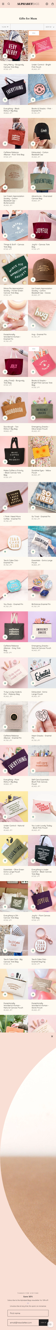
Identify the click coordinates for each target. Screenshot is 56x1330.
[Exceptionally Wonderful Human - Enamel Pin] (14, 315)
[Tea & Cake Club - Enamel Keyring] (42, 940)
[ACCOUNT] (47, 4)
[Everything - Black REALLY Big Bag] (14, 89)
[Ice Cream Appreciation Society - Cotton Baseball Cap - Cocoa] (42, 269)
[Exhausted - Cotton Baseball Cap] (42, 133)
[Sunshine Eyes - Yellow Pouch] (42, 451)
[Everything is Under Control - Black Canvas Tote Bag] (42, 850)
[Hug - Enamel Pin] (42, 315)
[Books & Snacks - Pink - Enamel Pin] (42, 89)
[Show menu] (4, 4)
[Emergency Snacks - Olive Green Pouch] (42, 407)
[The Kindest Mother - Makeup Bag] (42, 1030)
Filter (4, 27)
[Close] (52, 1036)
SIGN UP (43, 1322)
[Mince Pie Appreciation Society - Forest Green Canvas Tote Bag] (14, 269)
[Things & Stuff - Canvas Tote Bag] (14, 225)
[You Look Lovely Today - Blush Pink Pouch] (42, 806)
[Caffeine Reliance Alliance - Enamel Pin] (14, 716)
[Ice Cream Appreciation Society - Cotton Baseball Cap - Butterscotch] (14, 177)
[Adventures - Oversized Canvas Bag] (42, 177)
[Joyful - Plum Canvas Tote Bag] (42, 896)
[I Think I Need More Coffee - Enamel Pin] (14, 497)
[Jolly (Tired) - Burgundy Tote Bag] (14, 361)
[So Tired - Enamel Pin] (42, 497)
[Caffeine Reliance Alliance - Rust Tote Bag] (14, 133)
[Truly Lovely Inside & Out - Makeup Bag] (14, 672)
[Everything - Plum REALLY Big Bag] (14, 760)
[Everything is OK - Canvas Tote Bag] (14, 896)
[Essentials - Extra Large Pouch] (42, 541)
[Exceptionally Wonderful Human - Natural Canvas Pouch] (14, 984)
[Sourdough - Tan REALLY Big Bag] (14, 407)
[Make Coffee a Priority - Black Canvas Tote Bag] (14, 451)
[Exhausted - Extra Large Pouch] (42, 672)
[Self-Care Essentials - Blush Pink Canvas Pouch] (42, 760)
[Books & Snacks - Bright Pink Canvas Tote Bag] (42, 361)
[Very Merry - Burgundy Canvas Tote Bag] (14, 45)
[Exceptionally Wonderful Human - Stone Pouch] (42, 984)
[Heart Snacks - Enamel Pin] (42, 716)
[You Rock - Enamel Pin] (14, 585)
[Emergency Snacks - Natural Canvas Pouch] (42, 626)
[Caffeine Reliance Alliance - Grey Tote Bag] (14, 626)
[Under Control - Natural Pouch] (14, 806)
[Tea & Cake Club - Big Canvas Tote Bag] (14, 940)
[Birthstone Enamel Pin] (42, 585)
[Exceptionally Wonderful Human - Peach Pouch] (14, 1030)
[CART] (52, 4)
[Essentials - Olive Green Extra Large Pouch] (14, 850)
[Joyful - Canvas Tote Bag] (42, 225)
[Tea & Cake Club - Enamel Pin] (14, 541)
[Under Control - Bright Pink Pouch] (42, 45)
